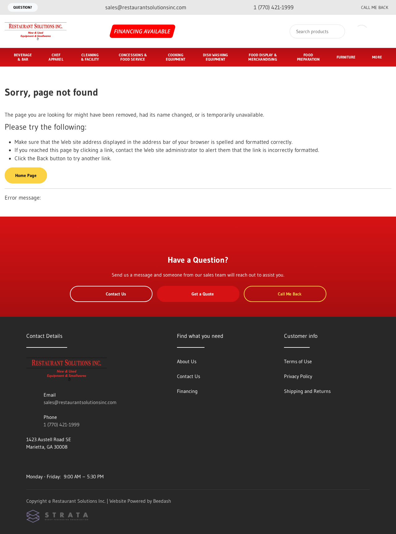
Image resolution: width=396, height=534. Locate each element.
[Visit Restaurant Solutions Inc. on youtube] (29, 462)
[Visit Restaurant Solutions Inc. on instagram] (42, 462)
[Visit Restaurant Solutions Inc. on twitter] (55, 462)
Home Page (26, 175)
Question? (22, 7)
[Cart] (384, 31)
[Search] (336, 31)
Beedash (162, 501)
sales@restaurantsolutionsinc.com (80, 402)
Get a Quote (203, 294)
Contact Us (116, 294)
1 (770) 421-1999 (62, 424)
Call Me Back (374, 7)
